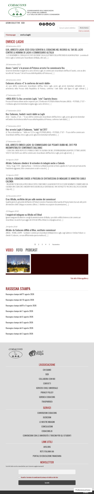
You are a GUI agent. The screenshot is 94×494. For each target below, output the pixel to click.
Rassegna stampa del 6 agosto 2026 (19, 316)
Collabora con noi (47, 378)
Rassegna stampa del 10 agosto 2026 (20, 299)
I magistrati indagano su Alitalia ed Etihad (24, 214)
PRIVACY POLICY (47, 392)
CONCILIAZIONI (47, 426)
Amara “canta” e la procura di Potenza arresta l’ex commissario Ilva (35, 68)
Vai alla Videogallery (79, 278)
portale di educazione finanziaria (47, 455)
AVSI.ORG (47, 446)
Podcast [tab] (31, 249)
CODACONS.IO (47, 431)
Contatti (47, 383)
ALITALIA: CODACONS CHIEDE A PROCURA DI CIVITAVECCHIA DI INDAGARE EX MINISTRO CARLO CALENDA (46, 180)
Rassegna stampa (18, 288)
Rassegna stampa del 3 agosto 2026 (19, 333)
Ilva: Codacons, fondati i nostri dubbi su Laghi (25, 114)
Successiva (55, 244)
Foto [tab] (19, 249)
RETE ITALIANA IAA (47, 451)
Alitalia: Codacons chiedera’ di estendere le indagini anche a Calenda (35, 163)
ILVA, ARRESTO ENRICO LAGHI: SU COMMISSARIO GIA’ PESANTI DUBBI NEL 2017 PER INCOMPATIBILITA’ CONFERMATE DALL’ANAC (41, 146)
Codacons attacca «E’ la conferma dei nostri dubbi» (28, 83)
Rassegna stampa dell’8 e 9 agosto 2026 (21, 305)
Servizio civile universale (47, 387)
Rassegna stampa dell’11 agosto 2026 (20, 294)
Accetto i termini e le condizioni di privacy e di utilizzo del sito (39, 477)
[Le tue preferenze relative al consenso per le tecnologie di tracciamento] (83, 490)
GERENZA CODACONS (47, 396)
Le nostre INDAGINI (47, 421)
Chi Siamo (47, 369)
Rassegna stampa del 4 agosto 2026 (19, 328)
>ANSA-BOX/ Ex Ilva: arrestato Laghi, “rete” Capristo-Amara (31, 98)
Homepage (11, 34)
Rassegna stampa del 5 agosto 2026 (19, 322)
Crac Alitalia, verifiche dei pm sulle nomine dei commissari (31, 199)
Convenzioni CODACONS (47, 412)
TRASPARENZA (47, 401)
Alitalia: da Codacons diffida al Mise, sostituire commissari (31, 230)
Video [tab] (9, 249)
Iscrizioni (47, 417)
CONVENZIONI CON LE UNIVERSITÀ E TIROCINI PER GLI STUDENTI (47, 435)
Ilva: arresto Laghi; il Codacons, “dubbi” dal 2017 (26, 129)
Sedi (47, 374)
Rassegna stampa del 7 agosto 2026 (19, 311)
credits (85, 492)
